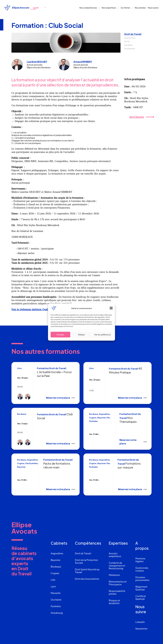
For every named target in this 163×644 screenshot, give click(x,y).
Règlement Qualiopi (141, 588)
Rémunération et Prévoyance (118, 583)
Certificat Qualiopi (140, 597)
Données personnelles (142, 578)
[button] (111, 308)
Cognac (55, 573)
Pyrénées (56, 606)
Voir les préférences (102, 334)
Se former (125, 7)
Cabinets (59, 543)
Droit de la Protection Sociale (86, 561)
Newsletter (141, 628)
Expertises (118, 543)
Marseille (56, 593)
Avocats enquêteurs (115, 555)
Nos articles (140, 7)
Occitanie (56, 599)
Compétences (88, 543)
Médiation (114, 574)
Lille (53, 579)
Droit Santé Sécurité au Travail (87, 571)
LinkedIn (140, 621)
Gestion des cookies (141, 569)
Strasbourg (57, 612)
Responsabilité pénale (117, 592)
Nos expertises (109, 7)
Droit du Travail (132, 34)
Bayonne (55, 559)
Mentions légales (140, 560)
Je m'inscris (136, 116)
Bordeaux (56, 566)
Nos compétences (88, 7)
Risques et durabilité (114, 602)
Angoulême (57, 553)
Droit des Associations (87, 578)
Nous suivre (153, 7)
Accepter (60, 334)
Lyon (53, 586)
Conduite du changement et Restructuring (117, 565)
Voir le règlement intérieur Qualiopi (31, 309)
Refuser (81, 334)
